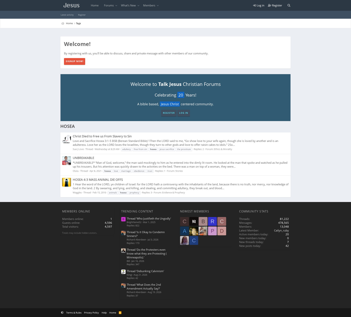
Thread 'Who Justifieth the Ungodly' (149, 218)
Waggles (77, 192)
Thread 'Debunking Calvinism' (145, 271)
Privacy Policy (91, 312)
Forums (109, 5)
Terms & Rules (74, 312)
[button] (116, 5)
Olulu (76, 171)
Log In (183, 112)
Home (95, 5)
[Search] (288, 5)
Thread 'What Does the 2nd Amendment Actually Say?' (144, 286)
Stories (179, 171)
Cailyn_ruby (281, 230)
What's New (128, 5)
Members (149, 5)
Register (82, 14)
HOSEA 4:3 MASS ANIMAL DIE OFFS (98, 179)
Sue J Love (78, 149)
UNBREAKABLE (83, 158)
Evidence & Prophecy (173, 192)
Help (104, 312)
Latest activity (67, 14)
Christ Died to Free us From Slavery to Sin (102, 136)
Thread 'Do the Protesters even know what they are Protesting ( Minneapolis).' (147, 253)
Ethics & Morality (223, 149)
